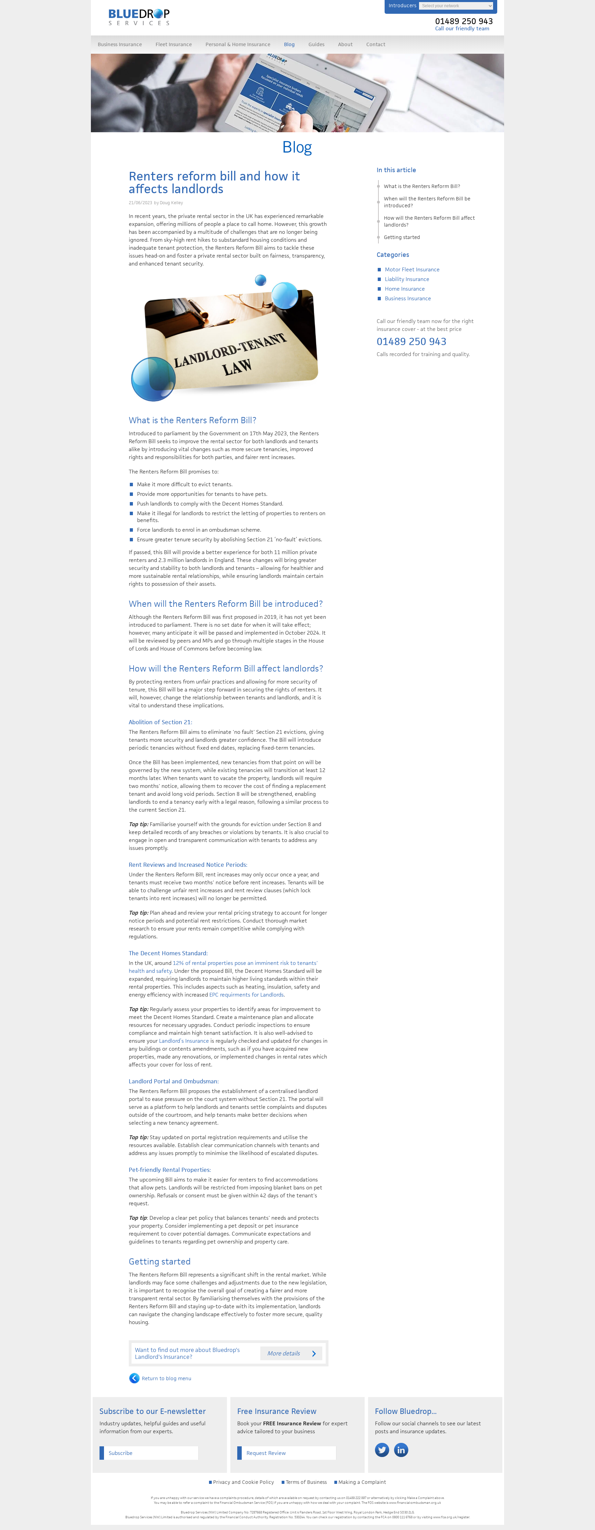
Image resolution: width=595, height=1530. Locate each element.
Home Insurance (405, 288)
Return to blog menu (166, 1378)
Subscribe (121, 1453)
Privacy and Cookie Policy (243, 1482)
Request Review (266, 1453)
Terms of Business (305, 1482)
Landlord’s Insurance (184, 1040)
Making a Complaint (361, 1482)
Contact (375, 44)
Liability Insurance (407, 279)
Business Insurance (120, 44)
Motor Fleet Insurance (412, 269)
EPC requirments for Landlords (246, 994)
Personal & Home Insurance (238, 44)
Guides (316, 44)
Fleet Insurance (174, 44)
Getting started (402, 237)
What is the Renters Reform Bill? (422, 186)
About (345, 44)
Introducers (402, 5)
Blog (289, 44)
